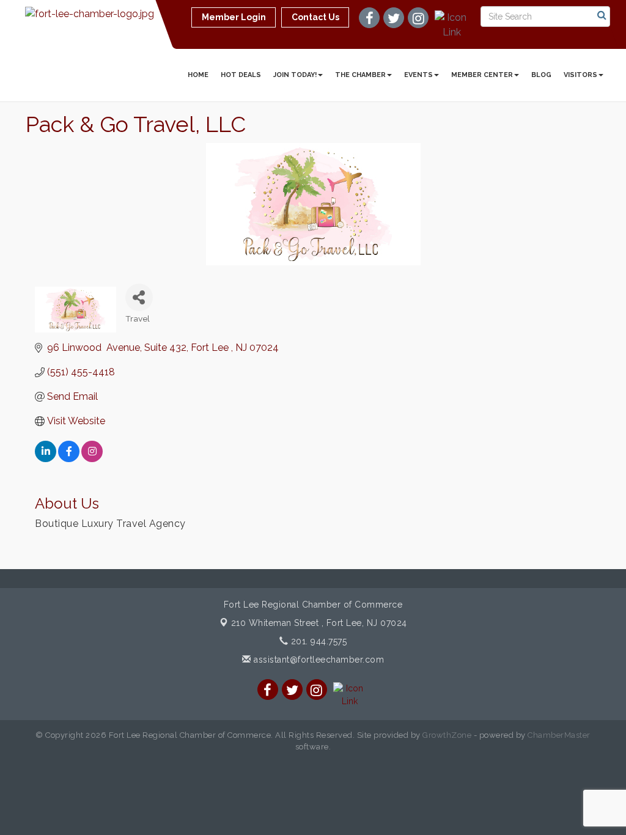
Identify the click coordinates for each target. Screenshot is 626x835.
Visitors (580, 75)
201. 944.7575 (317, 641)
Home (198, 75)
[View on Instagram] (92, 459)
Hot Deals (241, 75)
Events (418, 75)
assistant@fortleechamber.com (317, 659)
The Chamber (360, 75)
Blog (541, 75)
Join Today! (295, 75)
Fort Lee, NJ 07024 (319, 623)
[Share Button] (139, 297)
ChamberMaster (559, 735)
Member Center (482, 75)
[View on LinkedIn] (45, 459)
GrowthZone (446, 735)
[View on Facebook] (68, 459)
